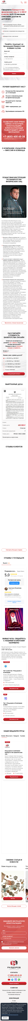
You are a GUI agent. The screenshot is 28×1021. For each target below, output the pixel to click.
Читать (13, 898)
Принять (5, 1017)
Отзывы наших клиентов (14, 992)
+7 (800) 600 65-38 (14, 137)
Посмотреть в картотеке (10, 437)
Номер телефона (9, 56)
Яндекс (5, 563)
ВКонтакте (9, 736)
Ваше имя (7, 51)
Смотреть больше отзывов (14, 550)
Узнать (14, 73)
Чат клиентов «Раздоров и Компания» (12, 671)
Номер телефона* (8, 936)
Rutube (3, 736)
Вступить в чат (14, 688)
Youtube (22, 736)
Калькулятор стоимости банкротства (14, 990)
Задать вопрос (14, 983)
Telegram (16, 736)
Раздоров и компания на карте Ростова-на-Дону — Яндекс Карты (14, 605)
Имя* (4, 930)
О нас (14, 1000)
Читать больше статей (14, 906)
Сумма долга (8, 62)
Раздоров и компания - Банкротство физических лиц (13, 752)
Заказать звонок (14, 948)
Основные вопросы (14, 994)
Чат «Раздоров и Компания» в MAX (12, 704)
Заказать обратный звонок (14, 976)
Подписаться (14, 777)
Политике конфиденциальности (10, 1014)
